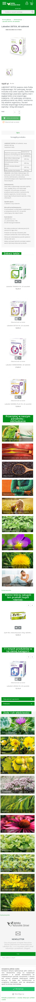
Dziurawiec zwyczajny (8, 889)
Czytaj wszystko (6, 590)
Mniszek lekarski (8, 566)
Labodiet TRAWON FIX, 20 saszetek (18, 286)
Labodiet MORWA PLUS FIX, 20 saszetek (18, 404)
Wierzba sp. (5, 811)
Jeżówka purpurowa (8, 831)
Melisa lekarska (6, 850)
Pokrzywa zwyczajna (9, 530)
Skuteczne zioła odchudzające (12, 440)
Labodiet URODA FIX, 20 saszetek (18, 686)
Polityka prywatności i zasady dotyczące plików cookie (18, 998)
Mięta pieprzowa (7, 870)
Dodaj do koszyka (10, 118)
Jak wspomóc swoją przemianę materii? (15, 584)
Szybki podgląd (19, 281)
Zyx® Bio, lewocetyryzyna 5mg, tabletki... (18, 633)
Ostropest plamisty (8, 733)
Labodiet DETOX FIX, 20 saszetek (18, 325)
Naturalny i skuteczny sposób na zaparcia (16, 512)
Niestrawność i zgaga (9, 494)
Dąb (3, 772)
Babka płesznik (7, 476)
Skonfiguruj (18, 994)
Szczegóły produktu (18, 137)
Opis (18, 133)
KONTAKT (18, 8)
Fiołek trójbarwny (8, 548)
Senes (4, 752)
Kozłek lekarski (6, 791)
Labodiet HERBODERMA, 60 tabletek (18, 365)
